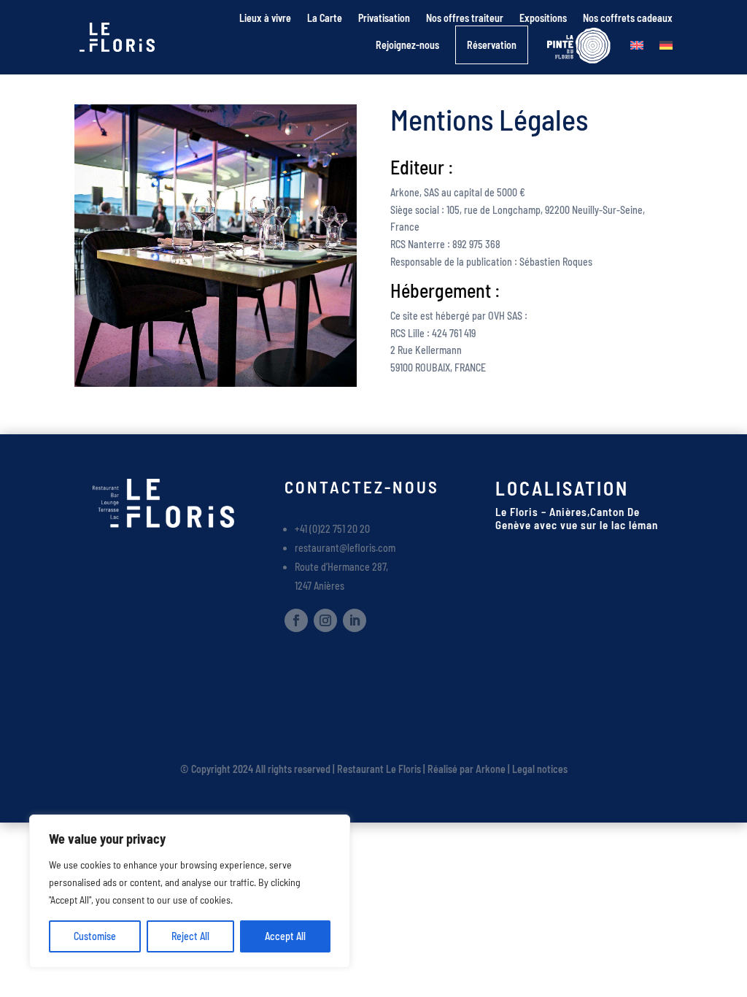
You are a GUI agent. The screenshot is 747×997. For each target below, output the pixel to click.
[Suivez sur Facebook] (296, 620)
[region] (189, 891)
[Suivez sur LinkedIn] (354, 620)
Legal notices (540, 769)
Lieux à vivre (265, 18)
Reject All (190, 936)
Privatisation (384, 18)
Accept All (285, 936)
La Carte (324, 18)
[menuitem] (636, 45)
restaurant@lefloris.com (345, 548)
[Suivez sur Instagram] (325, 620)
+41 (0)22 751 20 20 (332, 529)
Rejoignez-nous (407, 45)
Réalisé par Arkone (466, 769)
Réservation (491, 45)
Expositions (543, 18)
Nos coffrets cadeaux (628, 18)
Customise (95, 936)
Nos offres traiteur (464, 18)
